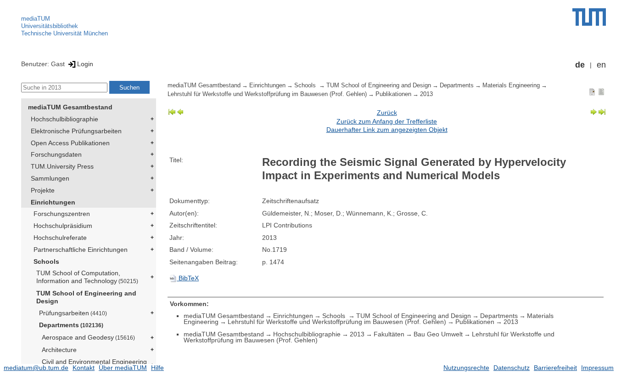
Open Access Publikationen (70, 143)
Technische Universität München (64, 33)
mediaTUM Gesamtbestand (70, 107)
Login (85, 64)
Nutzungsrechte (466, 367)
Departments (71, 325)
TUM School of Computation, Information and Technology (87, 276)
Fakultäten (389, 334)
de (580, 64)
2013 (426, 94)
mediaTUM (35, 18)
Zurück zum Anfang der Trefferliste (386, 121)
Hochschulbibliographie (64, 119)
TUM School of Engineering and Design (86, 297)
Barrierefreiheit (555, 367)
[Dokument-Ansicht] (592, 91)
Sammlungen (50, 178)
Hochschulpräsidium (63, 225)
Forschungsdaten (56, 154)
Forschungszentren (62, 213)
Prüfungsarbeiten (73, 313)
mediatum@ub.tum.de (36, 367)
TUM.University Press (62, 166)
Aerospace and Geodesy (88, 337)
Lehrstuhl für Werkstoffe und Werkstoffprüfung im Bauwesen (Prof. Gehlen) (267, 94)
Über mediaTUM (123, 367)
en (601, 64)
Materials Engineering (511, 85)
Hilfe (157, 367)
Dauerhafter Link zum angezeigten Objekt (387, 129)
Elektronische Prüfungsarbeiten (76, 131)
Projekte (43, 190)
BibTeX (188, 278)
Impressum (597, 367)
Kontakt (84, 367)
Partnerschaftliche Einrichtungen (81, 249)
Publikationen (393, 94)
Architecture (59, 349)
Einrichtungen (53, 202)
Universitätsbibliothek (49, 26)
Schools (46, 261)
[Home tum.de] (589, 17)
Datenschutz (511, 367)
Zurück (387, 112)
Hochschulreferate (60, 237)
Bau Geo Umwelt (438, 334)
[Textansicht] (601, 91)
